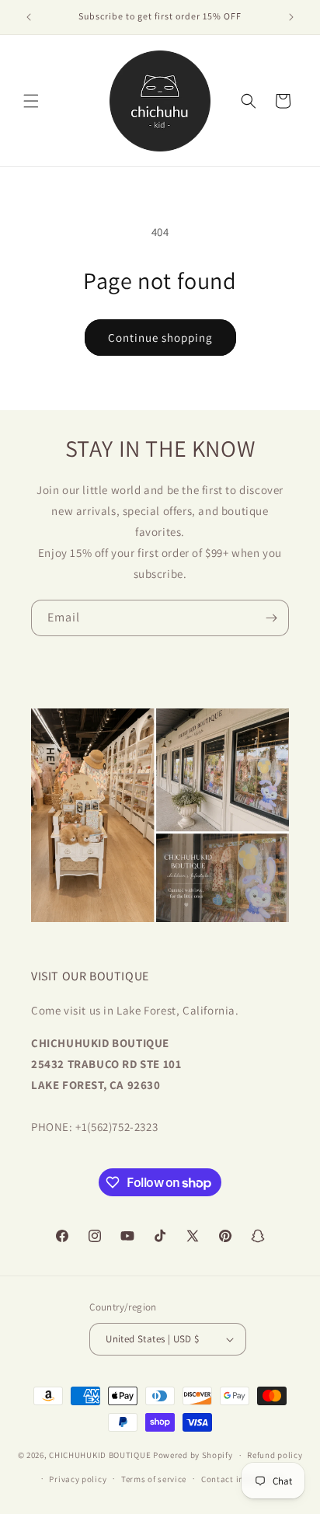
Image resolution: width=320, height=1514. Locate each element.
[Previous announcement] (29, 17)
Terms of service (153, 1479)
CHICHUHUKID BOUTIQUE (100, 1455)
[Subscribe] (271, 618)
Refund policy (274, 1455)
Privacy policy (77, 1479)
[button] (31, 101)
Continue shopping (160, 337)
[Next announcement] (291, 17)
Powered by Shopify (193, 1455)
